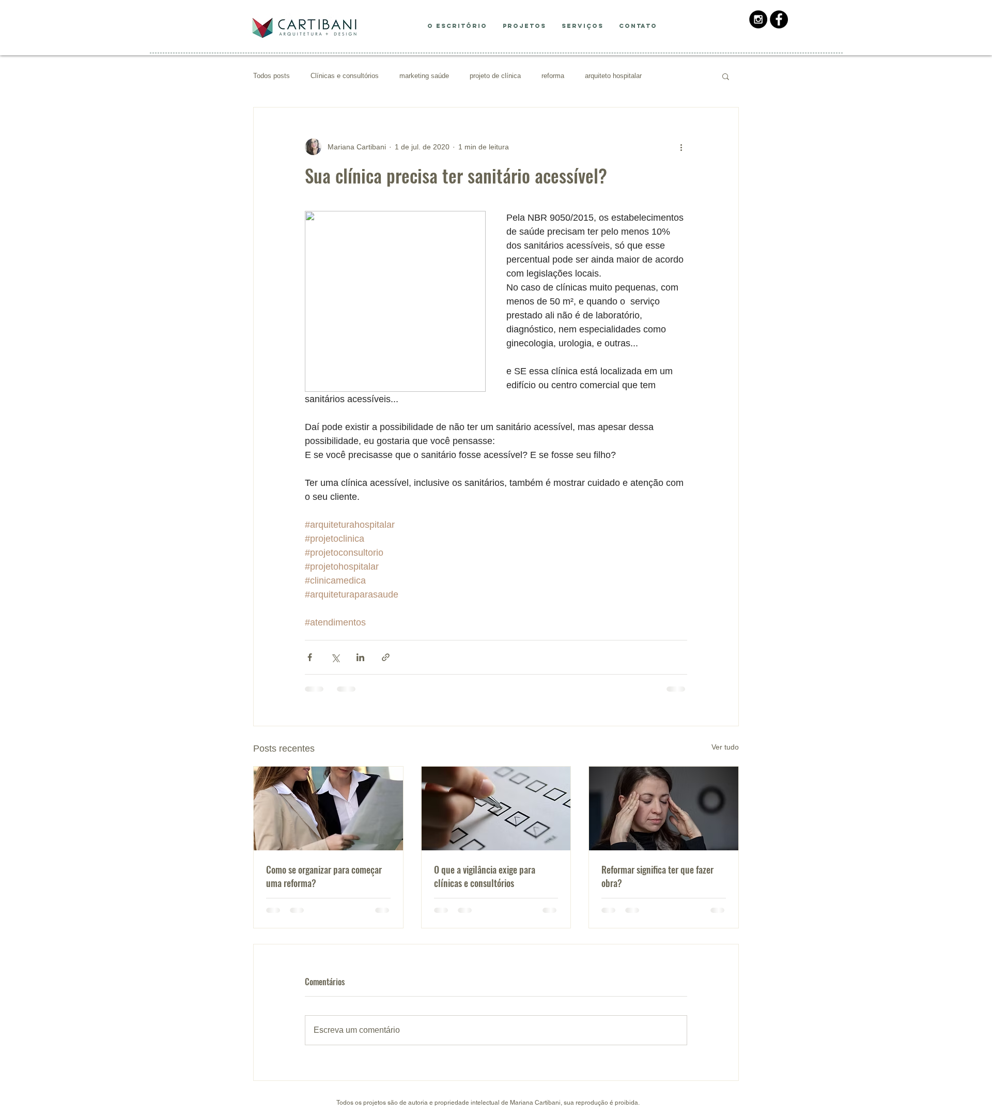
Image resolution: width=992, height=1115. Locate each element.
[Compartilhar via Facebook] (310, 657)
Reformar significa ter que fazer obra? (657, 876)
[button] (726, 76)
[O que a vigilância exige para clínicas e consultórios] (496, 808)
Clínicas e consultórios (345, 76)
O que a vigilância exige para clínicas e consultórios (484, 876)
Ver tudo (725, 747)
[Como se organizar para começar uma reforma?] (328, 808)
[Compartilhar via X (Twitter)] (335, 657)
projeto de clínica (495, 76)
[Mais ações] (681, 147)
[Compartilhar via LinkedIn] (360, 657)
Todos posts (271, 76)
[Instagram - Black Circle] (758, 19)
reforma (552, 76)
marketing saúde (424, 76)
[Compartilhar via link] (386, 657)
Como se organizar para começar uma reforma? (324, 876)
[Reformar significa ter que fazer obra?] (663, 808)
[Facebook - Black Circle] (779, 19)
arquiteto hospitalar (613, 76)
